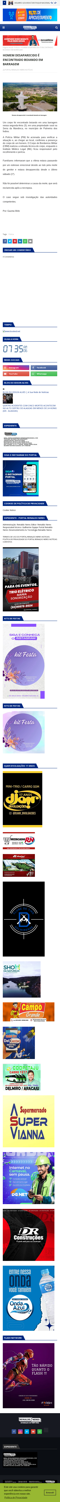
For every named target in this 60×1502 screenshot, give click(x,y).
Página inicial (8, 47)
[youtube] (16, 373)
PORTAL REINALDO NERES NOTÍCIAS (19, 70)
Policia (17, 47)
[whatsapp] (44, 373)
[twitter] (27, 1431)
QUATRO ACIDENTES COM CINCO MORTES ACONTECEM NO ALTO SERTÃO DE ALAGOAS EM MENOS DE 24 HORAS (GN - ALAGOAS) (30, 408)
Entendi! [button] (50, 1492)
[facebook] (44, 367)
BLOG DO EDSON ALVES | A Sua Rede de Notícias (26, 392)
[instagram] (16, 367)
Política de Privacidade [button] (15, 1497)
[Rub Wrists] (46, 1430)
